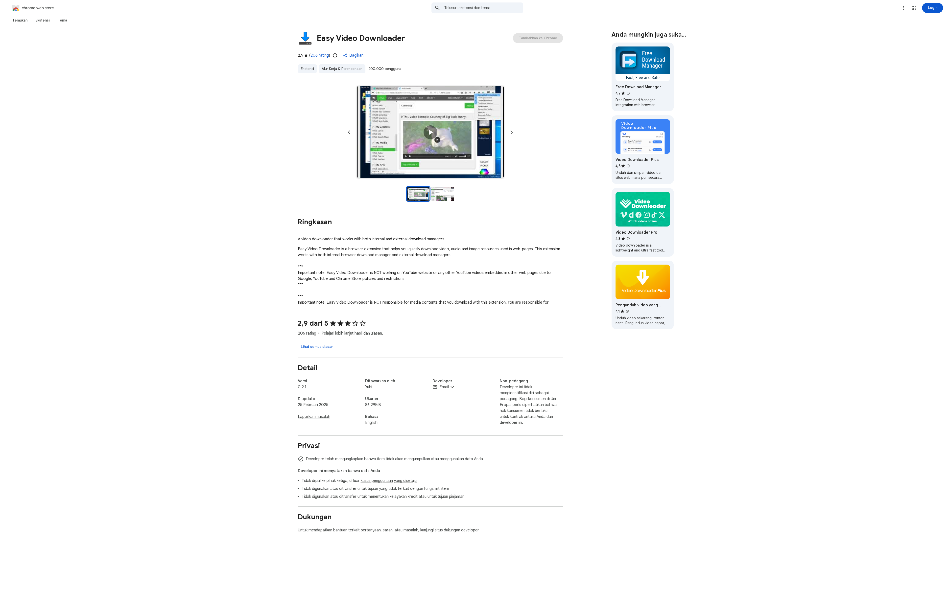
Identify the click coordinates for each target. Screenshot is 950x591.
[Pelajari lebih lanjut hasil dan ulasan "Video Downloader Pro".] (628, 239)
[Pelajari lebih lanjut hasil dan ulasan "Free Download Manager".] (628, 93)
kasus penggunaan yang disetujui (389, 480)
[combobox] (483, 8)
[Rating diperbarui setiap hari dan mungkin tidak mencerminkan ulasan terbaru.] (335, 55)
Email (444, 387)
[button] (914, 8)
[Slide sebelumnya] (349, 132)
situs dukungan (447, 530)
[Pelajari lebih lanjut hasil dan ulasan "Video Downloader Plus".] (628, 166)
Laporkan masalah (314, 416)
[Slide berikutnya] (512, 132)
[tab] (19, 20)
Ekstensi (307, 69)
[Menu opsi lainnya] (903, 8)
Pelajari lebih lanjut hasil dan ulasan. (352, 333)
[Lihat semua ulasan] (317, 347)
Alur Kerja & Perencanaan (342, 69)
